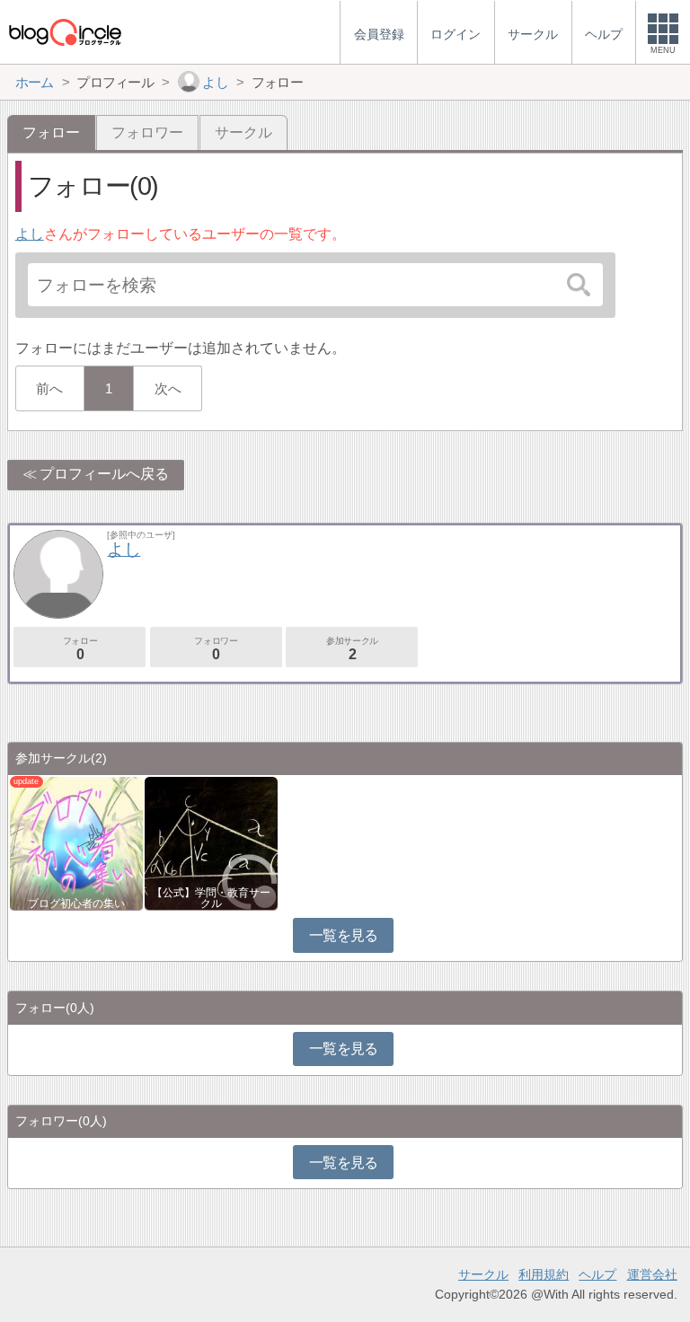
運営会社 (652, 1274)
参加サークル (352, 649)
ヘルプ (597, 1274)
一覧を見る (343, 935)
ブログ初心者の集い (76, 903)
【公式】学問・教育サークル (211, 898)
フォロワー (147, 132)
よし (29, 234)
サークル (243, 132)
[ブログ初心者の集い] (76, 843)
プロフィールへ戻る (104, 473)
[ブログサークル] (64, 32)
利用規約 (543, 1274)
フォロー (80, 649)
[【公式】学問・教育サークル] (211, 843)
